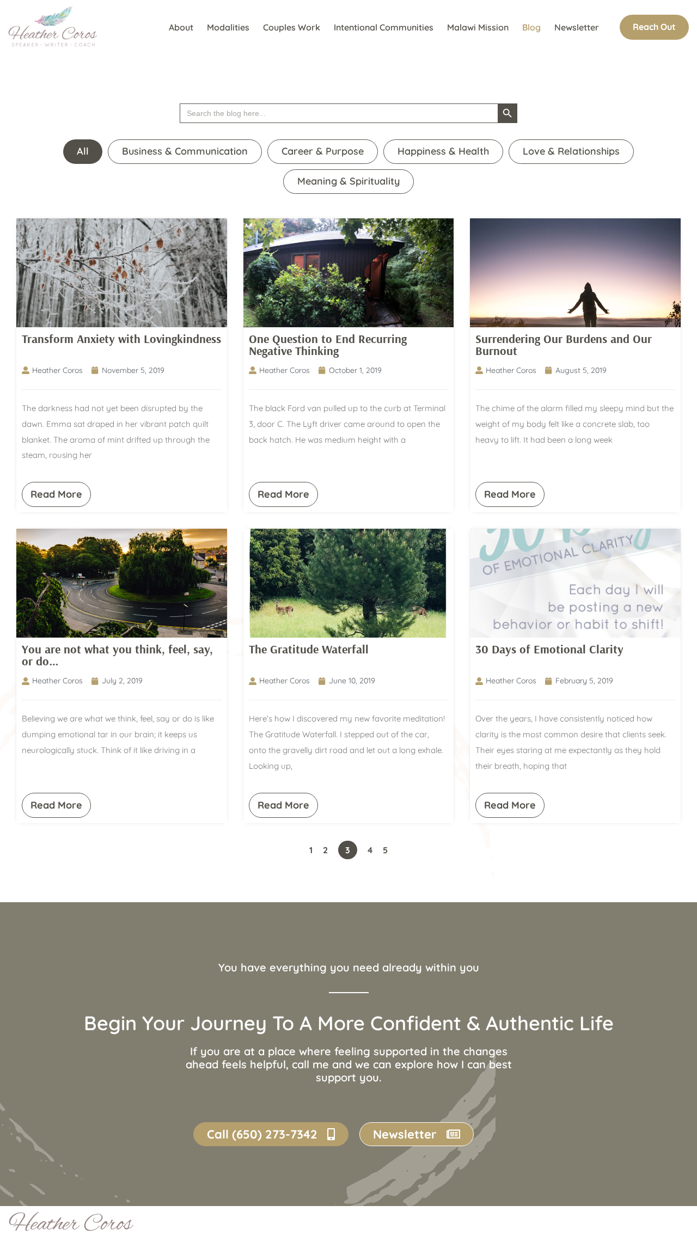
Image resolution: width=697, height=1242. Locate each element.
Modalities (228, 27)
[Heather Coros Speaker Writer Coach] (55, 27)
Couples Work (291, 27)
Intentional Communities (383, 27)
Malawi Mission (478, 27)
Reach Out (654, 26)
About (181, 27)
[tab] (82, 151)
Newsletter (576, 27)
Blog (531, 27)
